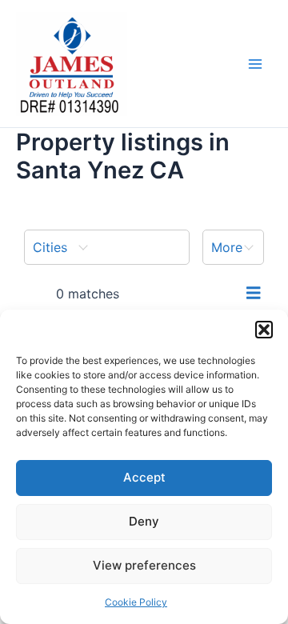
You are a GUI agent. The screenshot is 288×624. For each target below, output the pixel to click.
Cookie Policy (136, 602)
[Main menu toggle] (255, 64)
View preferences (144, 565)
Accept (144, 477)
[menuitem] (107, 247)
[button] (264, 330)
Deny (144, 521)
